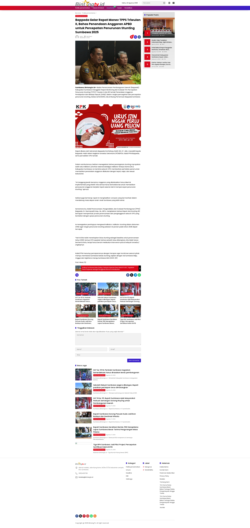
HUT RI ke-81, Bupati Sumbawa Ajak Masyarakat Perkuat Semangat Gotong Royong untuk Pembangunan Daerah (130, 299)
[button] (164, 2)
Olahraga (129, 479)
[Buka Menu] (173, 3)
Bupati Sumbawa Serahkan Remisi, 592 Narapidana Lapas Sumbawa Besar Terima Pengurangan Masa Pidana (107, 321)
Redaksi (162, 479)
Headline (129, 473)
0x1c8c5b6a (149, 470)
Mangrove (148, 467)
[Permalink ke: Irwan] (77, 37)
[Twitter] (131, 275)
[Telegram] (135, 275)
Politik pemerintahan (81, 16)
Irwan (81, 36)
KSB (127, 476)
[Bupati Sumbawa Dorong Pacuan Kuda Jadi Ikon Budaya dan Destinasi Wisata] (85, 311)
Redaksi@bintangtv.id (86, 477)
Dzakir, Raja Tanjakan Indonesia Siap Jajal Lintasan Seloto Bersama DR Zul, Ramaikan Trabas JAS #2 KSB (162, 41)
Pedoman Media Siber (167, 473)
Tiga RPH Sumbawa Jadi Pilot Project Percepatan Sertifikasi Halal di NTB (130, 321)
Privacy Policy (164, 476)
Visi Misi (162, 507)
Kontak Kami (164, 470)
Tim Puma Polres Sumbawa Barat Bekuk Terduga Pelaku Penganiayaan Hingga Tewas (167, 489)
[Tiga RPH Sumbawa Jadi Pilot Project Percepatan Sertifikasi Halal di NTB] (130, 311)
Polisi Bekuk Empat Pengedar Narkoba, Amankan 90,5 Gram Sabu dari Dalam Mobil (162, 49)
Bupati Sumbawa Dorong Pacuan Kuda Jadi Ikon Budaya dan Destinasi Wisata (84, 321)
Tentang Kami (164, 482)
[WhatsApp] (139, 275)
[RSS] (94, 516)
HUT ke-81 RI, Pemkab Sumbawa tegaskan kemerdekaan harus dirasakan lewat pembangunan (82, 299)
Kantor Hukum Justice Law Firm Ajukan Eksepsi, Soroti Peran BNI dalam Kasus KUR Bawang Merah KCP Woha (161, 63)
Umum (128, 470)
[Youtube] (87, 516)
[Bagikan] (139, 37)
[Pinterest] (84, 516)
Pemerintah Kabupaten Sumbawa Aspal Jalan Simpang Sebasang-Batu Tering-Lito (161, 56)
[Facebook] (127, 275)
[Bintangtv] (90, 3)
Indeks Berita (164, 467)
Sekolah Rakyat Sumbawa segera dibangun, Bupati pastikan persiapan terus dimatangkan (107, 299)
